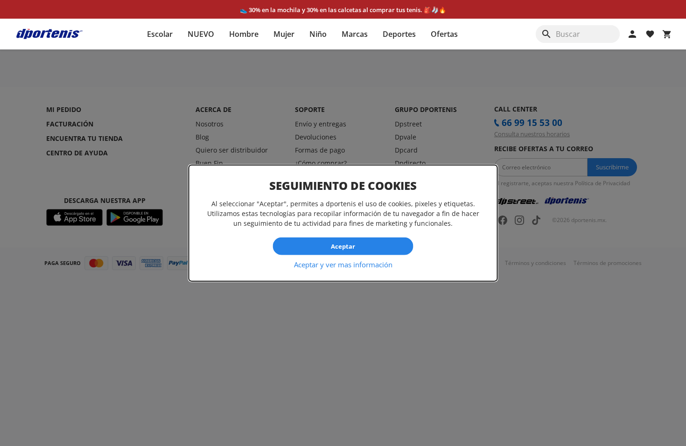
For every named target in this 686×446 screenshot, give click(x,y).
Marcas (355, 34)
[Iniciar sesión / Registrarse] (632, 34)
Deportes (399, 34)
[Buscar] (546, 34)
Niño (318, 34)
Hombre (244, 34)
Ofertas (444, 34)
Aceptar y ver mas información (343, 264)
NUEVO (201, 34)
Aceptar (343, 246)
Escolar (160, 34)
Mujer (283, 34)
